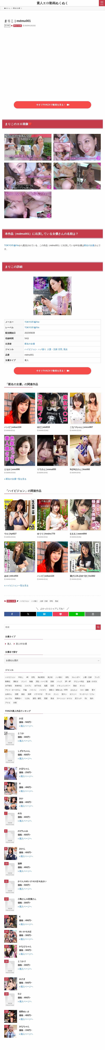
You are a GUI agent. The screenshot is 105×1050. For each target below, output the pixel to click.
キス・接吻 (84, 690)
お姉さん (8, 694)
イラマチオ (38, 694)
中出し (20, 677)
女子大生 (37, 686)
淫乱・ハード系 (42, 681)
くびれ (27, 698)
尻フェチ (78, 698)
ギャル (82, 686)
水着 (15, 703)
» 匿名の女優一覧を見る (15, 479)
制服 (31, 681)
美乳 (67, 677)
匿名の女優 (17, 25)
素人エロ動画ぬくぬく (52, 3)
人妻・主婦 (52, 349)
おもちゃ (74, 690)
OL (86, 698)
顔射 (52, 681)
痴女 (23, 694)
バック (59, 681)
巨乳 (60, 349)
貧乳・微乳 (37, 698)
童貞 (52, 698)
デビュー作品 (79, 681)
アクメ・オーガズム (12, 690)
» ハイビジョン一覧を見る (16, 585)
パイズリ (42, 690)
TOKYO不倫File (11, 245)
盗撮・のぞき (92, 681)
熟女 (66, 349)
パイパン (33, 690)
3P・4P (68, 681)
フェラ (97, 677)
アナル (7, 703)
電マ (93, 690)
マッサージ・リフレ (87, 694)
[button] (12, 614)
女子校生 (8, 686)
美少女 (50, 677)
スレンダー (76, 677)
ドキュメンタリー (63, 686)
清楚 (16, 694)
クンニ (56, 694)
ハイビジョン (31, 349)
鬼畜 (46, 686)
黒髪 (46, 698)
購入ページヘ (27, 726)
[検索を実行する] (98, 627)
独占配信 (41, 677)
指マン (64, 694)
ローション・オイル (64, 698)
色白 (91, 698)
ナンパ (23, 681)
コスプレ (28, 686)
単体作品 (18, 686)
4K (27, 677)
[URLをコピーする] (93, 614)
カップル (8, 698)
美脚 (29, 694)
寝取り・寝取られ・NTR (58, 690)
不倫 (25, 690)
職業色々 (18, 698)
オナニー (73, 694)
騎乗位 (7, 681)
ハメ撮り (42, 349)
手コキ (48, 694)
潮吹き (15, 681)
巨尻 (52, 686)
